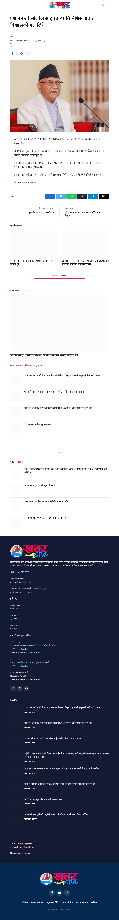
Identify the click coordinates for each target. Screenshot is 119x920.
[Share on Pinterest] (21, 53)
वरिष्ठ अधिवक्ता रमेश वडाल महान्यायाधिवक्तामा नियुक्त (83, 214)
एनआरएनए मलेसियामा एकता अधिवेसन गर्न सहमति (46, 502)
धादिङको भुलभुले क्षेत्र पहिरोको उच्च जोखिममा (43, 799)
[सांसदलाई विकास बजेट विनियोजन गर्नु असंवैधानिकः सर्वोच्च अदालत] (16, 742)
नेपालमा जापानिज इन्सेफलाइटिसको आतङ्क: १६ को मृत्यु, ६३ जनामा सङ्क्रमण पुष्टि (58, 408)
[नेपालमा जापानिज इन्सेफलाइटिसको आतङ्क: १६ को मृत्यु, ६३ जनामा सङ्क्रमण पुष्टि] (16, 412)
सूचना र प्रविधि (52, 902)
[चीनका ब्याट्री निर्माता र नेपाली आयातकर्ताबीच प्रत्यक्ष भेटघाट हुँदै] (33, 244)
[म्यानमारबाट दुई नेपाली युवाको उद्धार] (16, 489)
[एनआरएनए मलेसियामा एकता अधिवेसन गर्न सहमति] (16, 505)
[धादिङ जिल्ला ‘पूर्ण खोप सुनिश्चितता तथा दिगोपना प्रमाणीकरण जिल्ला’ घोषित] (16, 818)
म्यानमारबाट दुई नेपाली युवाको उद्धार (39, 485)
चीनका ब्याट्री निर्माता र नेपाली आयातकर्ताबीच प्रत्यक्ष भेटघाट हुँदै (32, 262)
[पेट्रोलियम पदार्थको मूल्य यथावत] (16, 428)
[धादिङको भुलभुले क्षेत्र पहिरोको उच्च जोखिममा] (16, 803)
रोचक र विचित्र (67, 902)
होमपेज (25, 902)
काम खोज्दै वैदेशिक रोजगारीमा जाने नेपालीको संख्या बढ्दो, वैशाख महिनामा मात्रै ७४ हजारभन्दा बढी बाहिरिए (65, 471)
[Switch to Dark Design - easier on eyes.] (102, 5)
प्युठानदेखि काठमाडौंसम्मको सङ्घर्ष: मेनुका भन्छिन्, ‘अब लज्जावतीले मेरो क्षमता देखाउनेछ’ (61, 769)
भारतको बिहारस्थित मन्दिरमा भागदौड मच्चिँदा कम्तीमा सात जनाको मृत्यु (54, 392)
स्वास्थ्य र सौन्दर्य (37, 902)
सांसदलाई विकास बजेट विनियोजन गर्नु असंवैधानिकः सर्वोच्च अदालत (53, 738)
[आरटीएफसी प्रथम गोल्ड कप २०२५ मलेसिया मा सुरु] (16, 522)
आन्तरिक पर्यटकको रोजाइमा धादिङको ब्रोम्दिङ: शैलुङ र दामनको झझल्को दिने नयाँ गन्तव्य (85, 262)
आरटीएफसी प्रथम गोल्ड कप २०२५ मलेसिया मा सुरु (46, 518)
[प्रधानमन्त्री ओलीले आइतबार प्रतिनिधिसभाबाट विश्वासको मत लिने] (59, 131)
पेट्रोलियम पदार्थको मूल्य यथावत (37, 424)
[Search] (107, 5)
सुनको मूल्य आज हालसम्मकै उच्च (41, 212)
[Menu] (12, 5)
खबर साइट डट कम (22, 40)
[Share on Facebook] (12, 53)
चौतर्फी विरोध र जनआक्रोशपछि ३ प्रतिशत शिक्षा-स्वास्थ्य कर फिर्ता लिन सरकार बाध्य (59, 784)
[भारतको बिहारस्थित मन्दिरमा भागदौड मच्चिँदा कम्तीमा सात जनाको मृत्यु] (16, 396)
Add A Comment (59, 275)
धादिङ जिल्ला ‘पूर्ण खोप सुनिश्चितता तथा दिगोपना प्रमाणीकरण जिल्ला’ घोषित (56, 814)
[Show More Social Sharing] (27, 53)
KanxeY (67, 909)
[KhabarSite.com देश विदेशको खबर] (59, 5)
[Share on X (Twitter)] (17, 53)
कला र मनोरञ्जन (82, 902)
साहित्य (94, 902)
